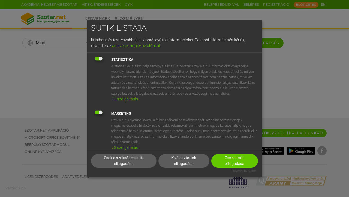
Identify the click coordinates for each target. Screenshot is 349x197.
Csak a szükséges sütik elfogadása (124, 161)
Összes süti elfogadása (235, 161)
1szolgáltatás (124, 99)
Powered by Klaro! (243, 171)
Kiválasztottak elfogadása (184, 161)
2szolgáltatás (124, 147)
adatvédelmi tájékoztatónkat (136, 46)
